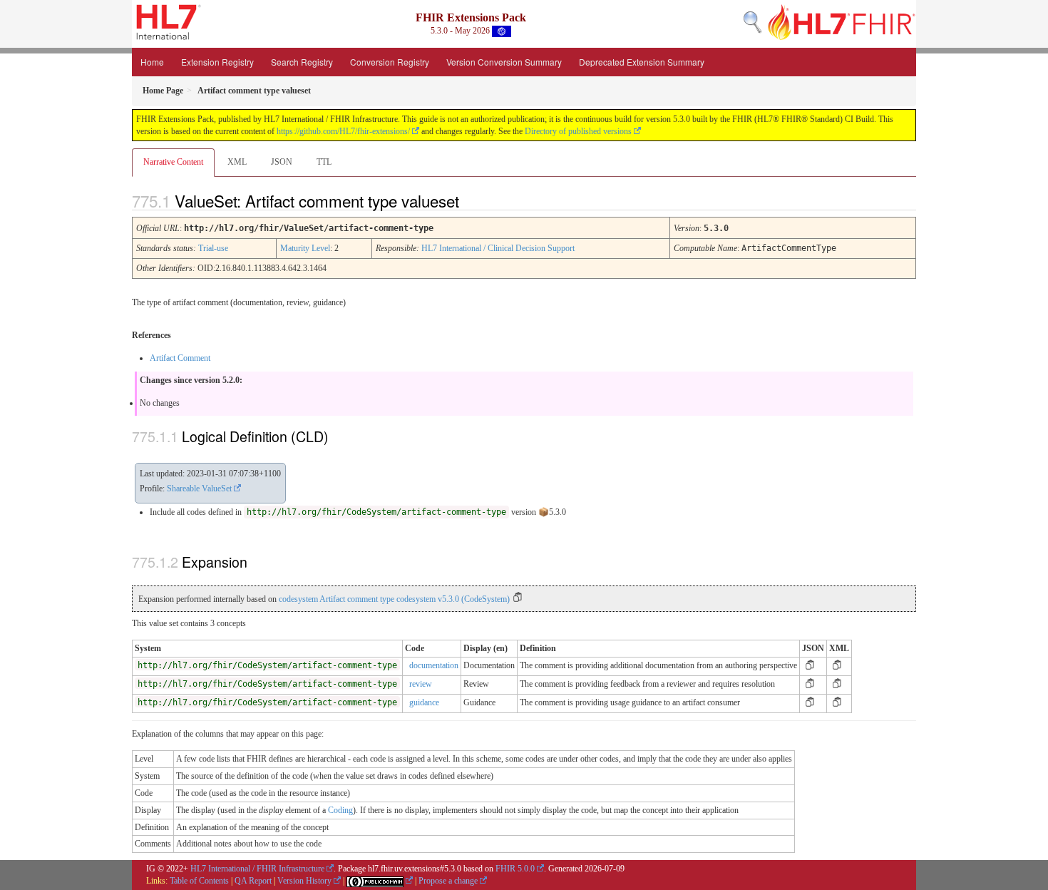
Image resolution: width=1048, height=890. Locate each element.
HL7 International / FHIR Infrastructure (257, 869)
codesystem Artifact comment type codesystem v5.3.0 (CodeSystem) (394, 599)
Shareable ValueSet (199, 488)
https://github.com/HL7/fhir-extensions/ (343, 131)
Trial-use (213, 248)
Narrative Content (173, 162)
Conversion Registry (389, 62)
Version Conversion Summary (504, 62)
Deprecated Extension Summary (641, 62)
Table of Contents (199, 881)
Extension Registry (217, 62)
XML (237, 162)
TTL (324, 162)
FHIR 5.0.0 (515, 869)
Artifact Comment (180, 358)
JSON (281, 162)
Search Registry (302, 62)
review (420, 684)
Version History (304, 881)
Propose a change (448, 881)
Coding (340, 810)
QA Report (253, 881)
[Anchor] (471, 200)
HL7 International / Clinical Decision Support (498, 248)
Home (152, 62)
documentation (433, 665)
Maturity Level (305, 248)
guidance (424, 702)
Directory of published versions (578, 131)
